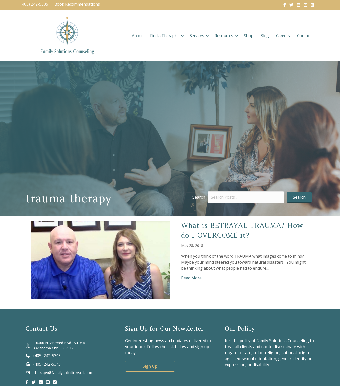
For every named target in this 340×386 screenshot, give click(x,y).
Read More (191, 278)
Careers (283, 35)
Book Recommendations (77, 4)
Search (198, 197)
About (137, 35)
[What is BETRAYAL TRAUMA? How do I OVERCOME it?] (100, 259)
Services (197, 35)
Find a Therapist (164, 35)
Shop (248, 35)
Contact (304, 35)
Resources (224, 35)
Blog (264, 35)
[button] (182, 35)
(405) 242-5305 (34, 4)
